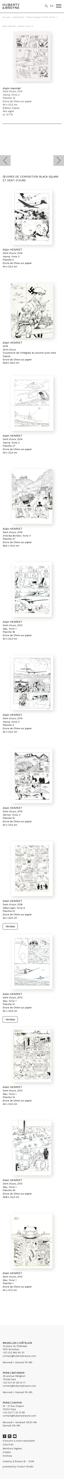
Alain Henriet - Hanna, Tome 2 (18, 26)
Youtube (15, 1436)
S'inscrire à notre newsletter (19, 1440)
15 (27, 1308)
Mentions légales (12, 1448)
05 (19, 1308)
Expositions (18, 17)
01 (6, 1308)
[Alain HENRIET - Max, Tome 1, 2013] (32, 589)
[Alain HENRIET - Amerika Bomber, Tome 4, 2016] (32, 496)
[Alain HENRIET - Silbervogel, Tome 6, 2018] (32, 869)
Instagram (9, 1436)
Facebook (4, 1436)
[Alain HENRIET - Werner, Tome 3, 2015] (32, 776)
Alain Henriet (12, 88)
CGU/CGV (8, 1444)
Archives (7, 1455)
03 (12, 1308)
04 (16, 1308)
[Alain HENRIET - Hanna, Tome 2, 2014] (32, 217)
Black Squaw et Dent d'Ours (41, 17)
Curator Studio (25, 1466)
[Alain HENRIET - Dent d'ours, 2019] (32, 310)
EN (51, 5)
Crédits (7, 1452)
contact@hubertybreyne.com (19, 1356)
